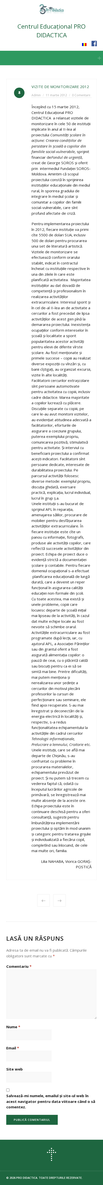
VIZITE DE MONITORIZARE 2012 (60, 86)
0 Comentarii (81, 95)
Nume (13, 1026)
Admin (36, 95)
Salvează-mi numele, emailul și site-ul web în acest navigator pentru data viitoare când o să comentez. (50, 1101)
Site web (14, 1069)
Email (12, 1047)
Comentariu (19, 966)
